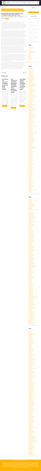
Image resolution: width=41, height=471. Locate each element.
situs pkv (7, 462)
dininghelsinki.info (30, 396)
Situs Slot (17, 2)
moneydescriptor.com (31, 240)
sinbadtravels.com (31, 218)
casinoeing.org (30, 175)
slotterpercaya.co (30, 302)
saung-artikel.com (31, 233)
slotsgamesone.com (31, 94)
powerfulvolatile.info (31, 167)
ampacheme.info (30, 158)
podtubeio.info (30, 166)
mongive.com (30, 103)
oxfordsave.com (30, 231)
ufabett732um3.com (31, 405)
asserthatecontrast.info (31, 160)
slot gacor (34, 464)
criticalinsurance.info (31, 106)
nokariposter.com (30, 107)
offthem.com (30, 71)
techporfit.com (30, 73)
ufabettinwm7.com (31, 314)
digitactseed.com (30, 366)
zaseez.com (30, 339)
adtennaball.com (30, 101)
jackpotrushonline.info (31, 213)
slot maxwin (28, 463)
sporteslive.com (30, 248)
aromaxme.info (30, 159)
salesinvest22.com (31, 414)
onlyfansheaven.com (31, 122)
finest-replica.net (30, 412)
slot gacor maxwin (34, 463)
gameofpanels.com (31, 109)
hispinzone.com (30, 95)
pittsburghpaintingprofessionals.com (33, 296)
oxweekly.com (30, 131)
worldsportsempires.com (31, 276)
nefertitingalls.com (31, 341)
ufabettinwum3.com (31, 315)
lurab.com (29, 450)
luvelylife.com (30, 129)
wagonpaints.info (30, 407)
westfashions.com (31, 133)
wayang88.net (30, 393)
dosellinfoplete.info (31, 165)
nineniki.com (30, 99)
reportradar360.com (31, 137)
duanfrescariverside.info (31, 397)
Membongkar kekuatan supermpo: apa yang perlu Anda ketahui (5, 84)
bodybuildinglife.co (31, 267)
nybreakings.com (30, 432)
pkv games (12, 462)
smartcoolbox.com (31, 303)
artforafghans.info (31, 152)
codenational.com (31, 446)
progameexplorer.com (31, 447)
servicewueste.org (30, 87)
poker (29, 60)
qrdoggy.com (30, 268)
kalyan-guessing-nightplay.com (32, 108)
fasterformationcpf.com (31, 224)
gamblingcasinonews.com (32, 84)
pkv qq (5, 465)
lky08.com (29, 123)
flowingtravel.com (30, 98)
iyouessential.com (30, 354)
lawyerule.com (30, 145)
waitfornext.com (30, 408)
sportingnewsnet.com (31, 246)
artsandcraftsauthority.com (32, 453)
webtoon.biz (30, 244)
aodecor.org (30, 173)
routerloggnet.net (30, 92)
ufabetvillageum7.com (31, 390)
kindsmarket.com (30, 128)
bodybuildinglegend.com (31, 140)
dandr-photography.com (31, 142)
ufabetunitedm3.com (31, 316)
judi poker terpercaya (31, 52)
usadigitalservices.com (31, 118)
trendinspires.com (30, 135)
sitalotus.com (30, 274)
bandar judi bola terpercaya (32, 51)
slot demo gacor (30, 50)
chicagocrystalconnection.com (32, 189)
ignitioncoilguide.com (31, 451)
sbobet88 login (24, 466)
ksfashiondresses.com (31, 272)
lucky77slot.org (30, 261)
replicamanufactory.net (31, 383)
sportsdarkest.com (31, 243)
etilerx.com (30, 398)
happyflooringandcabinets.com (32, 266)
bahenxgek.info (30, 208)
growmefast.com (30, 262)
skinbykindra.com (30, 444)
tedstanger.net (30, 404)
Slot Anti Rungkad (23, 2)
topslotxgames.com (31, 91)
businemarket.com (31, 239)
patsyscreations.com (31, 342)
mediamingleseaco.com (31, 146)
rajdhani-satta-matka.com (32, 113)
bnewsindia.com (30, 422)
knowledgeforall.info (31, 116)
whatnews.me (30, 410)
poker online (30, 53)
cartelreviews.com (31, 364)
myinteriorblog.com (31, 421)
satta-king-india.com (31, 371)
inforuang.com (30, 127)
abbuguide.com (30, 357)
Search (33, 7)
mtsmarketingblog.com (31, 147)
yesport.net (30, 227)
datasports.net (30, 253)
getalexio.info (30, 283)
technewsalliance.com (31, 403)
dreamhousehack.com (31, 436)
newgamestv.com (31, 250)
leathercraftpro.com (31, 291)
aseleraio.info (30, 279)
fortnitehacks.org (30, 171)
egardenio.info (30, 281)
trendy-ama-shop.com (31, 416)
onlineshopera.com (31, 348)
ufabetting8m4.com (31, 387)
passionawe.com (30, 295)
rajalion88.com (30, 336)
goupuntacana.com (31, 337)
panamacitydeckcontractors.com (33, 132)
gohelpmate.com (30, 112)
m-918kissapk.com (31, 186)
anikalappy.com (30, 395)
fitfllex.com (30, 125)
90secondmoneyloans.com (32, 368)
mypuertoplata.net (31, 78)
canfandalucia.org (31, 430)
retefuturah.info (30, 401)
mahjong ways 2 (29, 464)
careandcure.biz (30, 287)
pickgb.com (30, 270)
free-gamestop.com (31, 217)
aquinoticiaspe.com (31, 236)
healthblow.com (30, 111)
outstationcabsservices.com (32, 433)
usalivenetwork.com (31, 212)
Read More (5, 106)
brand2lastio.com (30, 117)
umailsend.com (30, 222)
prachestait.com (30, 151)
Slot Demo (28, 2)
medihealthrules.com (31, 428)
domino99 (29, 55)
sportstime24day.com (31, 247)
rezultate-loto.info (31, 384)
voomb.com (30, 257)
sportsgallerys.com (31, 251)
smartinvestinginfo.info (31, 402)
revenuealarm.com (31, 449)
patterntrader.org (30, 273)
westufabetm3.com (31, 322)
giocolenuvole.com (31, 353)
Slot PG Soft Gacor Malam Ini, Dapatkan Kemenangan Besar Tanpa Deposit (12, 9)
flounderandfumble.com (31, 399)
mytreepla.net (30, 381)
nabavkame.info (30, 187)
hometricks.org (30, 290)
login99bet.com (30, 332)
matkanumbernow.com (31, 89)
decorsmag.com (30, 83)
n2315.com (29, 120)
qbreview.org (30, 86)
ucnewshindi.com (30, 214)
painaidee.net (30, 242)
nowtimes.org (30, 174)
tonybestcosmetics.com (31, 442)
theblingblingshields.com (31, 249)
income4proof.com (31, 343)
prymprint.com (30, 284)
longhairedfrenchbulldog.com (32, 237)
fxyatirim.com (30, 356)
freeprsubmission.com (31, 419)
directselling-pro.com (31, 448)
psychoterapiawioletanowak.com (33, 298)
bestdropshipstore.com (31, 363)
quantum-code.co (31, 409)
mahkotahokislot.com (31, 263)
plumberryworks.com (31, 297)
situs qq (29, 54)
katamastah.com (30, 278)
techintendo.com (30, 361)
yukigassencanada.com (31, 372)
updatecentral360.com (31, 277)
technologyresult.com (31, 358)
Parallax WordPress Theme (18, 460)
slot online (29, 57)
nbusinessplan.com (31, 75)
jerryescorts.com (30, 255)
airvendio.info (30, 153)
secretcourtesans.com (31, 333)
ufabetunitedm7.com (31, 317)
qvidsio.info (30, 168)
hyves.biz (29, 178)
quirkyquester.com (31, 299)
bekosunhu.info (30, 163)
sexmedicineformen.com (32, 300)
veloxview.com (30, 321)
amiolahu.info (30, 157)
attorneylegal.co (30, 256)
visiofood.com (30, 418)
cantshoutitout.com (31, 76)
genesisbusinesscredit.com (32, 126)
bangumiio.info (30, 162)
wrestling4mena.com (31, 115)
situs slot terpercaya (12, 463)
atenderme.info (30, 161)
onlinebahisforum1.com (31, 334)
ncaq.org (29, 346)
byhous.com (30, 184)
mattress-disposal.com (31, 265)
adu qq (29, 49)
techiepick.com (30, 423)
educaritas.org (30, 344)
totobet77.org (30, 310)
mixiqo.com (30, 293)
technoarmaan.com (31, 440)
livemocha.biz (30, 176)
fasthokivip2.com (30, 234)
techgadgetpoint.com (31, 258)
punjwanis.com (30, 199)
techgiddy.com (30, 211)
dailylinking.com (30, 351)
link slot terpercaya (31, 47)
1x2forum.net (30, 331)
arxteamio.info (30, 282)
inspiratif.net (30, 70)
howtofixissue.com (31, 80)
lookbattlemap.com (31, 225)
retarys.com (30, 223)
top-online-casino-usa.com (32, 96)
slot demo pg (30, 58)
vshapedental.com (31, 429)
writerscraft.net (30, 114)
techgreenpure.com (31, 362)
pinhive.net (29, 179)
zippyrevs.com (30, 88)
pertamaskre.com (30, 209)
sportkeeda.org (30, 285)
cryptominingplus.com (31, 235)
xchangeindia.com (31, 434)
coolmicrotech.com (31, 435)
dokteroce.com (30, 143)
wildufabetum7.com (31, 323)
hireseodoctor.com (31, 379)
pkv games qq (11, 465)
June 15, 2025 (4, 16)
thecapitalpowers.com (31, 307)
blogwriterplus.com (31, 202)
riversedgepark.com (31, 338)
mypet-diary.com (30, 130)
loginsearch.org (30, 172)
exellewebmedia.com (31, 216)
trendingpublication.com (31, 311)
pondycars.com (30, 424)
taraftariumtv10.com (31, 139)
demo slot (6, 463)
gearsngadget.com (31, 378)
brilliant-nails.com (30, 141)
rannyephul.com (30, 136)
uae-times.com (30, 68)
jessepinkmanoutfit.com (31, 221)
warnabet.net (30, 180)
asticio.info (29, 280)
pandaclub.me (30, 183)
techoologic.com (30, 426)
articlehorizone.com (31, 373)
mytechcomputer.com (31, 452)
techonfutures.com (31, 425)
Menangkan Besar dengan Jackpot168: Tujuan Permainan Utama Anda (23, 84)
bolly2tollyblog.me (30, 182)
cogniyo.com (30, 288)
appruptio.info (30, 192)
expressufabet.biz (30, 77)
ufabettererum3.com (31, 312)
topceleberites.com (31, 386)
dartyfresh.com (30, 349)
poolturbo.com (30, 150)
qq (28, 59)
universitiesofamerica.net (32, 85)
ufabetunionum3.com (31, 388)
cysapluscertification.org (31, 170)
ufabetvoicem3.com (31, 391)
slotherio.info (30, 169)
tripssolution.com (30, 370)
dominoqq (4, 462)
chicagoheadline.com (31, 335)
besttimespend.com (31, 286)
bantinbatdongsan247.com (32, 206)
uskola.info (29, 406)
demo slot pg (30, 48)
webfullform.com (30, 81)
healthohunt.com (30, 400)
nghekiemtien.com (31, 148)
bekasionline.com (30, 74)
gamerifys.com (30, 69)
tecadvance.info (30, 155)
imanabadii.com (30, 190)
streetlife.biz (30, 177)
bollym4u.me (30, 181)
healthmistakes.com (31, 271)
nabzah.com (30, 102)
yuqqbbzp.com (30, 374)
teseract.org (30, 415)
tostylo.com (30, 228)
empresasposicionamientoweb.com (33, 441)
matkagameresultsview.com (32, 104)
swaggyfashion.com (31, 138)
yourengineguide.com (31, 431)
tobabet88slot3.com (31, 308)
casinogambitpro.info (31, 204)
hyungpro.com (30, 245)
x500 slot (8, 464)
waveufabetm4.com (31, 392)
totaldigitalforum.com (31, 439)
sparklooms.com (30, 305)
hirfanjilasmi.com (30, 289)
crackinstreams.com (31, 376)
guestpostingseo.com (31, 203)
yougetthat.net (30, 229)
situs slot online (23, 464)
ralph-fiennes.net (30, 124)
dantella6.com (30, 93)
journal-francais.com (31, 144)
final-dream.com (30, 411)
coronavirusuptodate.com (32, 375)
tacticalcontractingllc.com (32, 306)
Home (13, 2)
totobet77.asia (30, 309)
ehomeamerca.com (31, 360)
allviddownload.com (31, 82)
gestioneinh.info (30, 413)
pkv (19, 462)
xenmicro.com (30, 347)
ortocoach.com (30, 294)
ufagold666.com (30, 420)
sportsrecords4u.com (31, 385)
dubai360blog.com (31, 260)
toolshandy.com (30, 134)
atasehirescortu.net (31, 254)
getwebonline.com (31, 121)
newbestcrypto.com (31, 230)
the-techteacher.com (31, 437)
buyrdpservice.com (31, 226)
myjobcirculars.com (31, 90)
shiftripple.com (30, 301)
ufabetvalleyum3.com (31, 320)
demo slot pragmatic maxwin (15, 464)
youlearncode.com (31, 355)
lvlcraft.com (30, 367)
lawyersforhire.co (30, 238)
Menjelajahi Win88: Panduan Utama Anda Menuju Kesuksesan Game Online (33, 34)
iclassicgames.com (31, 232)
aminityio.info (30, 156)
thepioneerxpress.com (31, 79)
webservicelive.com (31, 454)
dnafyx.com (30, 352)
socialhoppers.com (31, 119)
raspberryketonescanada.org (32, 427)
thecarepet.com (30, 201)
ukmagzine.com (30, 219)
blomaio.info (30, 164)
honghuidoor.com (30, 97)
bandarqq (29, 56)
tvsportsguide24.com (31, 259)
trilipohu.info (30, 191)
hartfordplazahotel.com (31, 185)
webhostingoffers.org (31, 359)
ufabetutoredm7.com (31, 319)
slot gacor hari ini (30, 462)
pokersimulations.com (31, 382)
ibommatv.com (30, 72)
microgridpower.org (31, 292)
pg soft (24, 463)
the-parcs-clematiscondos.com (33, 200)
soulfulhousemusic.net (31, 304)
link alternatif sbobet (17, 466)
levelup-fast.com (30, 380)
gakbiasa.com (30, 188)
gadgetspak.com (30, 377)
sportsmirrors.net (30, 252)
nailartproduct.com (31, 365)
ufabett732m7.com (31, 417)
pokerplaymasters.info (31, 205)
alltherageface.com (31, 445)
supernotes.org (30, 275)
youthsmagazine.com (31, 241)
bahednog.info (30, 207)
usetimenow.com (30, 110)
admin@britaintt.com (11, 16)
